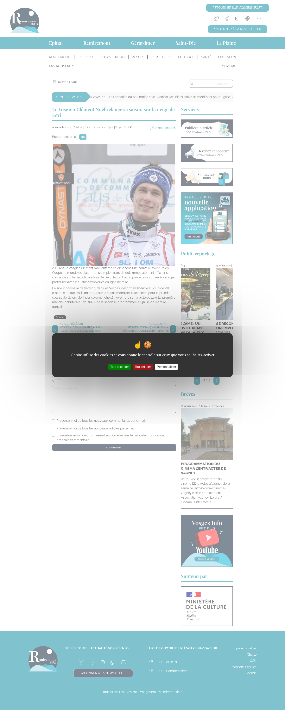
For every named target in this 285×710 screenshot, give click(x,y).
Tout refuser (143, 366)
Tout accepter (119, 366)
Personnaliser (166, 366)
